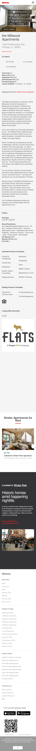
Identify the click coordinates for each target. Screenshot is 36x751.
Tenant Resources (7, 693)
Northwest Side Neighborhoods (11, 669)
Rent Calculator (7, 690)
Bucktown (30, 92)
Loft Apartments (7, 628)
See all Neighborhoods (10, 523)
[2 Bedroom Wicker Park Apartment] (18, 439)
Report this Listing (6, 51)
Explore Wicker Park (9, 521)
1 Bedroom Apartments (9, 616)
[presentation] (2, 446)
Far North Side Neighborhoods (11, 666)
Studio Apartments (8, 613)
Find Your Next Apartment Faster (15, 708)
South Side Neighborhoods (10, 672)
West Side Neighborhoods (10, 675)
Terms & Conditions (25, 735)
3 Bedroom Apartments (9, 622)
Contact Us (5, 586)
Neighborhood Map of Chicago (11, 657)
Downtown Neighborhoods (10, 660)
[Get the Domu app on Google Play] (24, 713)
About (4, 583)
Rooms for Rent (7, 646)
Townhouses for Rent (8, 640)
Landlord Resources (8, 696)
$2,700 (7, 452)
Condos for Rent (7, 643)
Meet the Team (6, 592)
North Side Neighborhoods (10, 663)
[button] (33, 2)
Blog (3, 699)
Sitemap (4, 595)
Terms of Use (6, 602)
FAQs (4, 589)
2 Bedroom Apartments (9, 619)
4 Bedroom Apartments (9, 625)
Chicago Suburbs (7, 679)
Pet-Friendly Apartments (9, 634)
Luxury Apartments (8, 631)
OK (18, 747)
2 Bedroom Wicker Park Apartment (18, 456)
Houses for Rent (7, 637)
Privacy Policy (6, 599)
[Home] (5, 2)
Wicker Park (21, 92)
